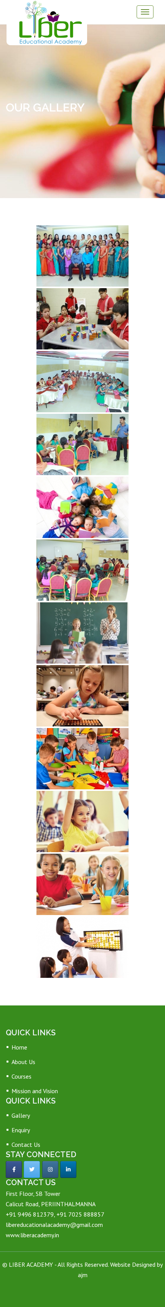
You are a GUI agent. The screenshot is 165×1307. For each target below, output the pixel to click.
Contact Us (26, 1144)
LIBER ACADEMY (31, 1264)
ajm (82, 1275)
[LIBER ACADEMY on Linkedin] (68, 1169)
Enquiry (21, 1130)
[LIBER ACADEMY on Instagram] (50, 1169)
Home (19, 1047)
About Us (23, 1062)
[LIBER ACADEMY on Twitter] (32, 1169)
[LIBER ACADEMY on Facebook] (14, 1169)
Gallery (21, 1115)
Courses (21, 1076)
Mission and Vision (35, 1091)
